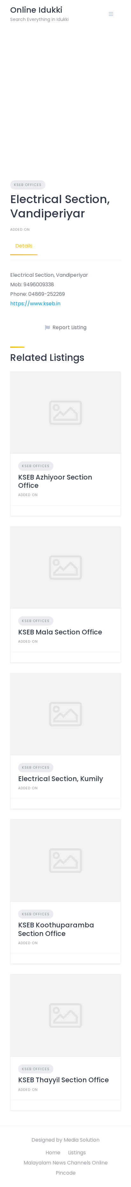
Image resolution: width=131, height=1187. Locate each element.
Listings (77, 1152)
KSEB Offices (28, 184)
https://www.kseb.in (35, 303)
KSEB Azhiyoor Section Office (55, 481)
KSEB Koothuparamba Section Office (56, 929)
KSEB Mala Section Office (60, 632)
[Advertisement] (65, 96)
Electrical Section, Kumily (60, 778)
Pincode (66, 1173)
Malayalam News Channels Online (66, 1162)
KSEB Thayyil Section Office (63, 1079)
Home (52, 1152)
